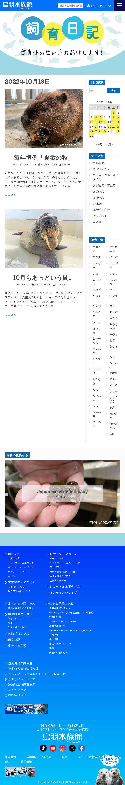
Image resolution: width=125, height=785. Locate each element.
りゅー (113, 391)
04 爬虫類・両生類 (104, 185)
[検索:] (104, 90)
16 (118, 122)
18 (96, 126)
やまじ (113, 379)
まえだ (113, 312)
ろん (112, 407)
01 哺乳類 (21, 164)
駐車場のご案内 (16, 586)
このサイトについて (21, 679)
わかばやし (113, 426)
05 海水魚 (32, 164)
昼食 (10, 623)
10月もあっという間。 (44, 277)
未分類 (97, 222)
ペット (11, 576)
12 (100, 122)
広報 (112, 434)
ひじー (113, 290)
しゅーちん (97, 340)
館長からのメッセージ (61, 643)
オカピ (97, 290)
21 (109, 126)
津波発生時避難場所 (21, 684)
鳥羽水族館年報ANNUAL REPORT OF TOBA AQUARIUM (70, 628)
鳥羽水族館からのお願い (21, 608)
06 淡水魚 (98, 198)
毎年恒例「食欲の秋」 (44, 157)
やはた (113, 373)
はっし (113, 273)
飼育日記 (14, 639)
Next (118, 494)
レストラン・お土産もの (21, 562)
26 (100, 131)
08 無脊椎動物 (101, 210)
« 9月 (99, 144)
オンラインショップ (63, 592)
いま (95, 273)
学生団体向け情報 (20, 614)
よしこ (113, 385)
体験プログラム (18, 633)
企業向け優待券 (58, 580)
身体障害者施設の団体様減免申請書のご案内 (62, 573)
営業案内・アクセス (21, 582)
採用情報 (54, 634)
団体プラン (56, 567)
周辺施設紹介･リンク (19, 591)
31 (91, 135)
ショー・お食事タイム (65, 586)
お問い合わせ (17, 695)
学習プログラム (16, 618)
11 (96, 122)
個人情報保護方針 (20, 663)
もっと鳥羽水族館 (61, 603)
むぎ (112, 340)
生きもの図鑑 (17, 646)
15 (113, 122)
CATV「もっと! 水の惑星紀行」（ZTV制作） (72, 612)
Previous (2, 494)
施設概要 (54, 639)
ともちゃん (113, 249)
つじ (95, 406)
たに (95, 389)
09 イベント (100, 216)
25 (96, 131)
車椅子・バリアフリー (19, 571)
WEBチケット (57, 558)
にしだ (113, 257)
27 (105, 131)
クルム (97, 322)
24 (91, 131)
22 (113, 126)
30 (118, 131)
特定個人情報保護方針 (23, 669)
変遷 (51, 648)
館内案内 (14, 554)
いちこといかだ (62, 491)
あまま (97, 257)
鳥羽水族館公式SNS (59, 608)
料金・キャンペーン (63, 554)
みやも (113, 334)
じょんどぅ (97, 351)
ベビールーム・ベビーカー (22, 567)
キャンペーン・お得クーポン (65, 562)
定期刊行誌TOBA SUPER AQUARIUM (63, 619)
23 (118, 126)
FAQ (7, 761)
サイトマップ (17, 690)
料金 (64, 757)
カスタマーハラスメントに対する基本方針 (37, 674)
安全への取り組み (58, 652)
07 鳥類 (97, 204)
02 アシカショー (103, 169)
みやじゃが (113, 326)
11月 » (109, 144)
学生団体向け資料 (17, 627)
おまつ (97, 306)
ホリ (112, 306)
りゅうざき (113, 399)
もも (112, 357)
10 (91, 122)
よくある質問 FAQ (21, 603)
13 (105, 122)
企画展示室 (14, 558)
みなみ (113, 318)
